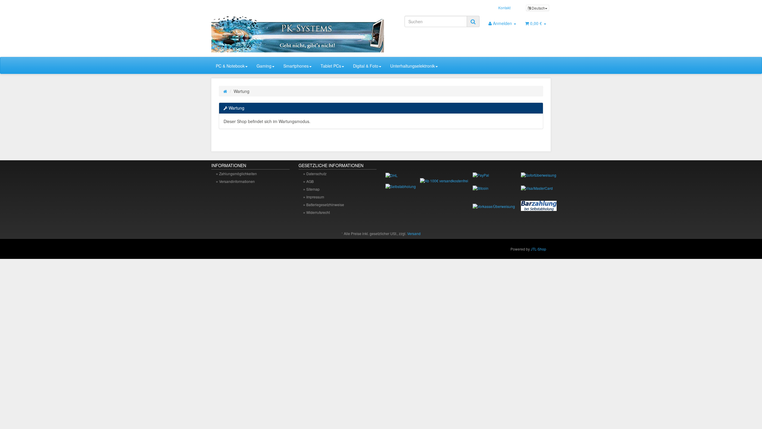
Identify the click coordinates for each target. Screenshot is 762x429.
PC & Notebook (230, 66)
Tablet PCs (331, 66)
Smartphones (296, 66)
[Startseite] (225, 91)
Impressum (315, 196)
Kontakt (504, 7)
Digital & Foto (365, 66)
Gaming (264, 66)
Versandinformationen (237, 181)
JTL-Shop (538, 248)
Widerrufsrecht (318, 212)
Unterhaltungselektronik (412, 66)
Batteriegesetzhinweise (325, 204)
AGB (310, 181)
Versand (414, 233)
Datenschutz (316, 173)
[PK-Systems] (264, 31)
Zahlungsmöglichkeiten (238, 173)
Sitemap (313, 189)
